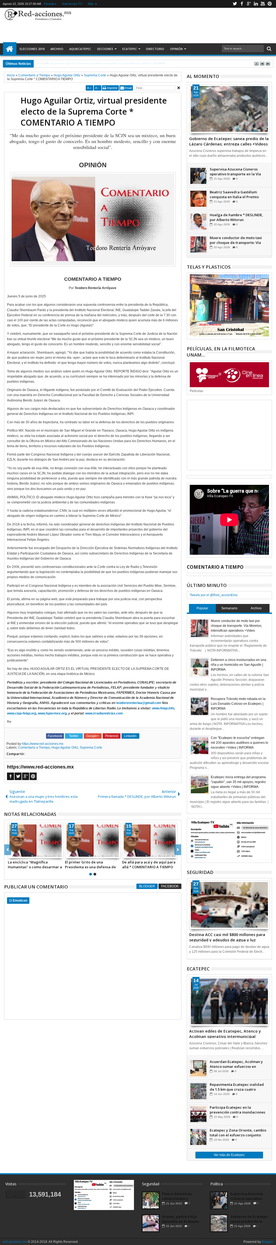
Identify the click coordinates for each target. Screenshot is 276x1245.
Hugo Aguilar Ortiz (64, 747)
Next (7, 849)
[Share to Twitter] (18, 854)
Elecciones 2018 (32, 49)
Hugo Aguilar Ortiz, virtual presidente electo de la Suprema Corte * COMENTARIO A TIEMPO (93, 111)
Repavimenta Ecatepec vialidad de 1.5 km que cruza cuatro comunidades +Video (237, 1087)
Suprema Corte (91, 747)
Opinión (176, 49)
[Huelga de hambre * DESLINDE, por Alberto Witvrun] (198, 222)
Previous (177, 849)
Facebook (241, 4)
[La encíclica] (35, 840)
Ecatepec (129, 49)
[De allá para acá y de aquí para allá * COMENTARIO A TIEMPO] (150, 840)
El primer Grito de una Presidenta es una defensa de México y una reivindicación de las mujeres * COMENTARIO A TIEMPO (91, 864)
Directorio (155, 49)
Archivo (56, 49)
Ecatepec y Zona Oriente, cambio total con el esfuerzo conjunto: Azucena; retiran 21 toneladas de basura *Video (238, 1132)
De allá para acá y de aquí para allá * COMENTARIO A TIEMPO (148, 864)
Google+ (248, 4)
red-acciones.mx (15, 1242)
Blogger (147, 886)
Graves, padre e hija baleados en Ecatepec (180, 1219)
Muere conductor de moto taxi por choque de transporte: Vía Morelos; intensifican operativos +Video (237, 240)
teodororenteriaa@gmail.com (138, 703)
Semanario (229, 608)
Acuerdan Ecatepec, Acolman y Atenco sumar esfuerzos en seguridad (236, 1064)
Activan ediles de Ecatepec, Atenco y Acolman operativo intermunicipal (225, 1033)
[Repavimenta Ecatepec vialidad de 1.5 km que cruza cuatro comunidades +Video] (198, 1091)
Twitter (234, 4)
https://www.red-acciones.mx (42, 744)
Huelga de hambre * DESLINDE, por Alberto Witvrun (236, 217)
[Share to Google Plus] (24, 854)
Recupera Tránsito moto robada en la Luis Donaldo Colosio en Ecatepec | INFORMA (238, 703)
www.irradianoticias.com (104, 713)
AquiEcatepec (80, 49)
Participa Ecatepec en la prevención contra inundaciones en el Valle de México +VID (237, 1110)
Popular (202, 608)
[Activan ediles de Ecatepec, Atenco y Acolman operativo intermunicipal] (229, 1001)
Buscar (268, 49)
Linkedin (255, 4)
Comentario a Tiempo (34, 747)
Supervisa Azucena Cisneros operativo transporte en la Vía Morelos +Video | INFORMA (235, 171)
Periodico (50, 3)
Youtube (262, 4)
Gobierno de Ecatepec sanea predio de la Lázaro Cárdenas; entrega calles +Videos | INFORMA (229, 141)
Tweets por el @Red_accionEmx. (214, 595)
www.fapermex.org (52, 713)
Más (91, 3)
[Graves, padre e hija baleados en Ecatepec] (151, 1223)
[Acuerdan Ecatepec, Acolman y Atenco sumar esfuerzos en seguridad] (198, 1068)
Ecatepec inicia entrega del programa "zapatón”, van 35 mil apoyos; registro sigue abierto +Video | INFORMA (238, 782)
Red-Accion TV (72, 3)
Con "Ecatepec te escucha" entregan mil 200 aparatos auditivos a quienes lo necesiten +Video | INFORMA (239, 742)
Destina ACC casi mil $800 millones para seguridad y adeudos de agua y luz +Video (227, 937)
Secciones (105, 49)
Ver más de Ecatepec (229, 1155)
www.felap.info (163, 708)
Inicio (9, 49)
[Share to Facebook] (12, 854)
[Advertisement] (171, 25)
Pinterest (269, 4)
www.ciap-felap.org (21, 713)
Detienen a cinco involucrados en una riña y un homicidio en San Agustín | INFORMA (238, 664)
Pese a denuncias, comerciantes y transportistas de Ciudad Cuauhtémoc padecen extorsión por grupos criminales (181, 1196)
